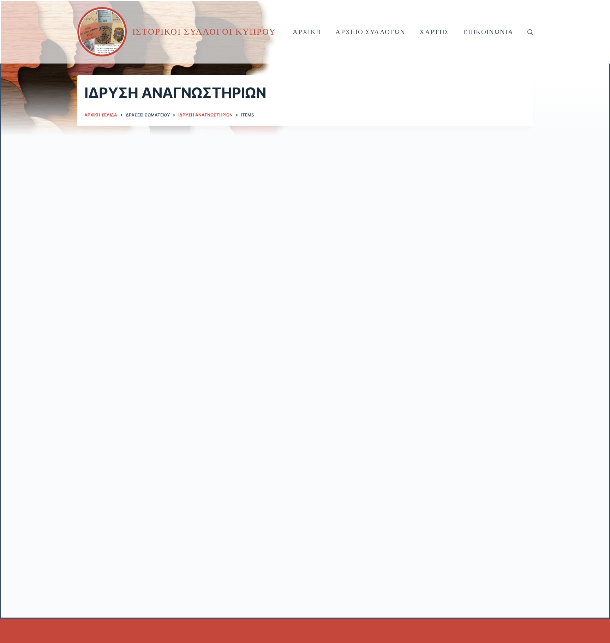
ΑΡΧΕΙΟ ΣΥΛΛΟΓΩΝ (370, 32)
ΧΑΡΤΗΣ (434, 32)
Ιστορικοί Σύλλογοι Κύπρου (204, 31)
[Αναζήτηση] (530, 32)
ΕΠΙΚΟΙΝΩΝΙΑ (488, 32)
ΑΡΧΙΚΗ (307, 32)
